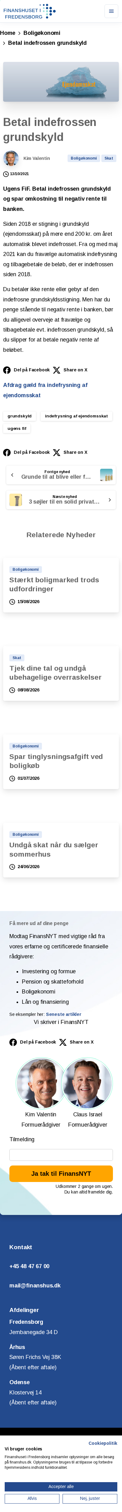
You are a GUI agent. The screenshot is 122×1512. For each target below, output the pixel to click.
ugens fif (17, 428)
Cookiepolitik (103, 1443)
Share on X (75, 369)
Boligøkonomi (41, 33)
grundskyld (20, 416)
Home (7, 33)
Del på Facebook (32, 369)
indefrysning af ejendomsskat (76, 416)
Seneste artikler (63, 1014)
